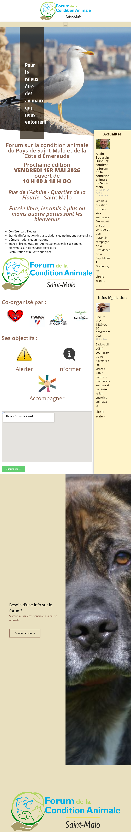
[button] (65, 24)
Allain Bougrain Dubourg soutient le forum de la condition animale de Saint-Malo (103, 170)
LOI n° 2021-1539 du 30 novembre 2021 (103, 326)
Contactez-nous (25, 633)
